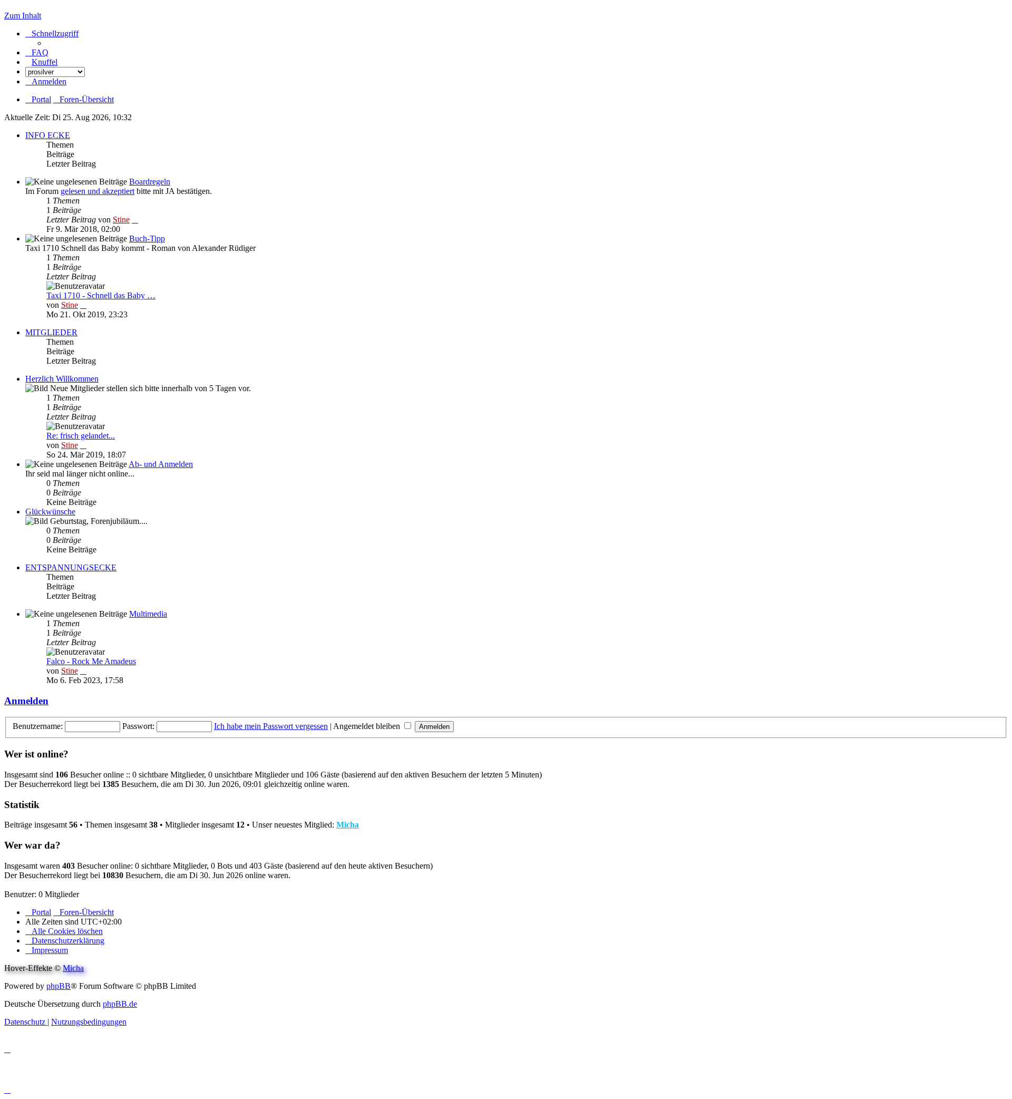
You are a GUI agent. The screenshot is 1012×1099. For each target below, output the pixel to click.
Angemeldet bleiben (367, 726)
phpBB (58, 985)
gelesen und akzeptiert (97, 191)
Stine (121, 219)
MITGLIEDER (51, 332)
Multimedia (148, 613)
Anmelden (26, 700)
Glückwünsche (50, 511)
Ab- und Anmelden (161, 464)
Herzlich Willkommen (62, 378)
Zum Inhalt (22, 15)
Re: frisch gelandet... (80, 435)
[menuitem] (36, 52)
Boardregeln (149, 181)
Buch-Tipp (147, 238)
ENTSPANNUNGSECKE (70, 567)
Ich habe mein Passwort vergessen (271, 726)
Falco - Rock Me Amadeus (91, 661)
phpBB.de (120, 1003)
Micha (347, 824)
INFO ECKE (47, 135)
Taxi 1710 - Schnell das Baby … (100, 295)
